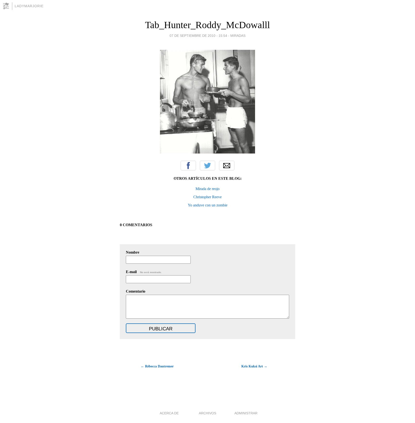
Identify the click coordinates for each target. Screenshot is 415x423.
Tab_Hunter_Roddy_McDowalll (207, 24)
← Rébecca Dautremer (157, 366)
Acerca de (169, 413)
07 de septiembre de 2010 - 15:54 (198, 36)
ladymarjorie (29, 6)
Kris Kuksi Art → (254, 366)
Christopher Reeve (207, 197)
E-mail (144, 272)
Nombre (132, 252)
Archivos (207, 413)
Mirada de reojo (207, 189)
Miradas (237, 36)
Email (226, 165)
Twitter (207, 165)
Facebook (188, 165)
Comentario (135, 291)
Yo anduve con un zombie (207, 205)
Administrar (245, 413)
